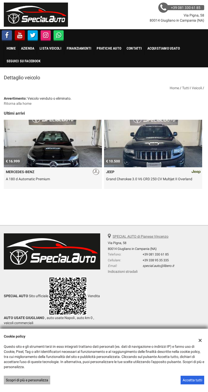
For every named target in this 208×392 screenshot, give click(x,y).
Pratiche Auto (109, 48)
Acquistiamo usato (163, 48)
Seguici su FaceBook (24, 61)
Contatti (134, 48)
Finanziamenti (79, 48)
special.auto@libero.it (158, 266)
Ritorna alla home (17, 103)
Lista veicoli (50, 48)
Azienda (27, 48)
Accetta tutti (192, 380)
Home (11, 48)
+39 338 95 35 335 (156, 260)
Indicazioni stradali (122, 271)
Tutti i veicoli (192, 88)
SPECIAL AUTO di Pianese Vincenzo (140, 236)
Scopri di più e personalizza (27, 380)
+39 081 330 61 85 (156, 254)
